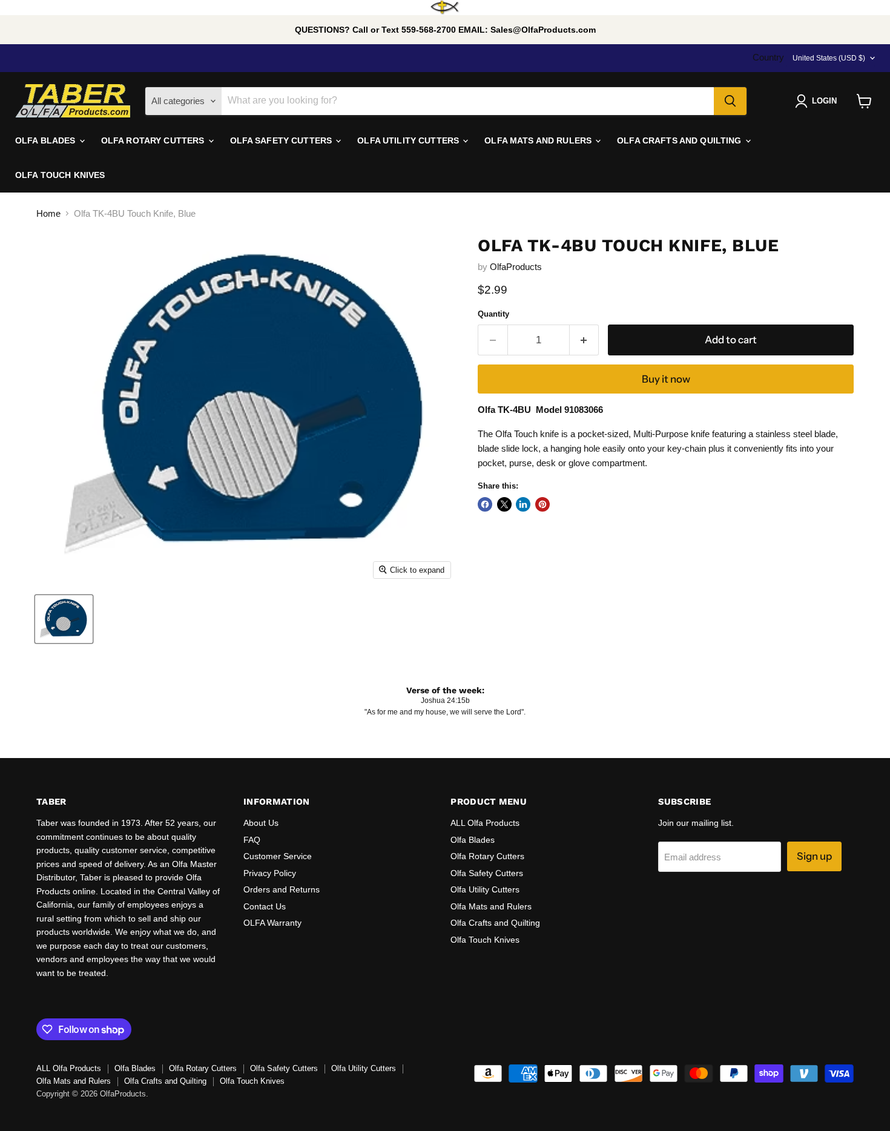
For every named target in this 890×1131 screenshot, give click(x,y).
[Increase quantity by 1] (584, 340)
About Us (261, 823)
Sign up (814, 856)
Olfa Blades (472, 840)
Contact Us (264, 906)
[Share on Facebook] (485, 504)
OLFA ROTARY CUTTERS (154, 140)
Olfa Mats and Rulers (491, 906)
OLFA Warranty (272, 923)
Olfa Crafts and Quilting (495, 923)
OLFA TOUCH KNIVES (60, 175)
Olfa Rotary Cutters (487, 856)
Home (48, 213)
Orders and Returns (281, 889)
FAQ (251, 840)
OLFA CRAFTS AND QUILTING (680, 140)
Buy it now (666, 379)
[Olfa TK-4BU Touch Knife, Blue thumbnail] (64, 619)
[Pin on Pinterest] (542, 504)
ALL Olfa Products (484, 823)
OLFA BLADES (46, 140)
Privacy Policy (269, 873)
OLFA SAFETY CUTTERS (282, 140)
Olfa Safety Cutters (486, 873)
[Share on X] (504, 504)
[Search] (730, 101)
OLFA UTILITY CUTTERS (409, 140)
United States (829, 58)
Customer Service (277, 856)
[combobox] (468, 101)
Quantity (493, 313)
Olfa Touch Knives (484, 940)
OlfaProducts (516, 267)
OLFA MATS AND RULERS (539, 140)
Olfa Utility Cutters (484, 889)
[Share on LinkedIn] (523, 504)
